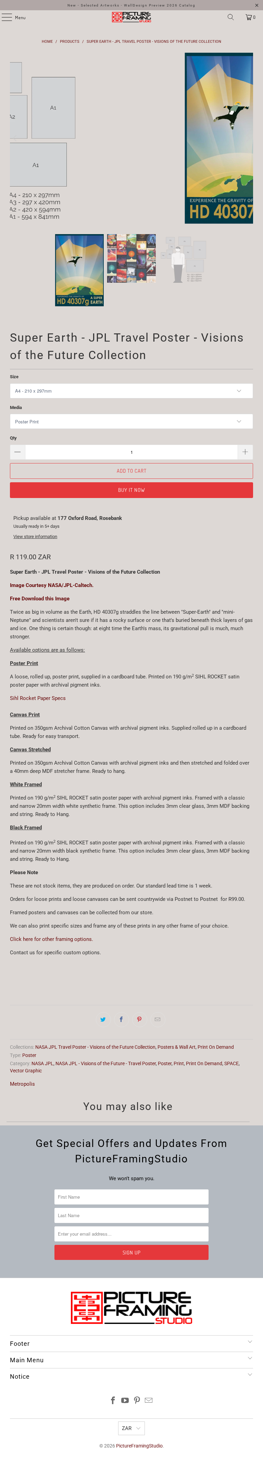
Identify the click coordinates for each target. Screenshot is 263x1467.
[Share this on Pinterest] (139, 1019)
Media (16, 407)
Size (14, 376)
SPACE (231, 1063)
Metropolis (22, 1084)
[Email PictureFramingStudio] (149, 1401)
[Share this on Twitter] (103, 1019)
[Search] (230, 17)
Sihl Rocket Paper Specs (38, 698)
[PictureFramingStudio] (131, 17)
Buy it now (131, 490)
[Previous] (15, 138)
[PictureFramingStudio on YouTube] (125, 1401)
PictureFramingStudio (139, 1446)
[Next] (247, 138)
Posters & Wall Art (177, 1047)
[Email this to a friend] (157, 1019)
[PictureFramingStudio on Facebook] (113, 1401)
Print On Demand (216, 1047)
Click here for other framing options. (51, 939)
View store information (35, 536)
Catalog (187, 5)
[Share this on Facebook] (121, 1019)
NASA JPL (42, 1063)
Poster (29, 1055)
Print (179, 1063)
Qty (13, 438)
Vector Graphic (26, 1070)
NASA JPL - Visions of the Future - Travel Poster (105, 1063)
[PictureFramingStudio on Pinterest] (137, 1401)
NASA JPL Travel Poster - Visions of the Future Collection (95, 1047)
